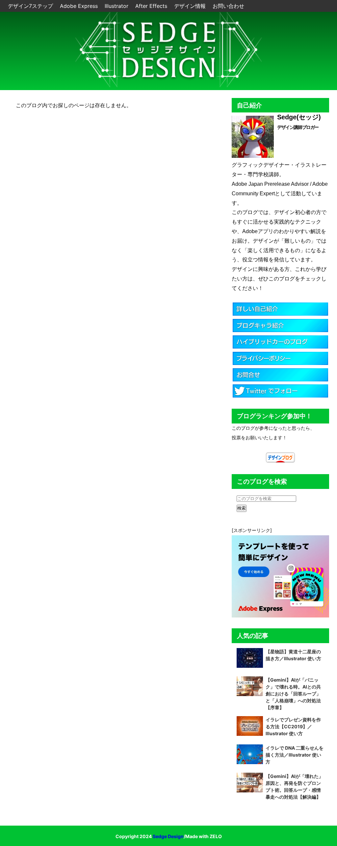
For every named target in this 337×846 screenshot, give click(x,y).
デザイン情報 (190, 6)
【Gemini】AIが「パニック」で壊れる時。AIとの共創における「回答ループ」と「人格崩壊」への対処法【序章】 (293, 693)
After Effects (152, 6)
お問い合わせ (228, 6)
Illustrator (117, 6)
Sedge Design (168, 836)
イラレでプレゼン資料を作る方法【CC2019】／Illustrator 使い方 (293, 726)
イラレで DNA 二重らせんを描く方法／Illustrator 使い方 (295, 754)
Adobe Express (79, 6)
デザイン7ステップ (31, 6)
